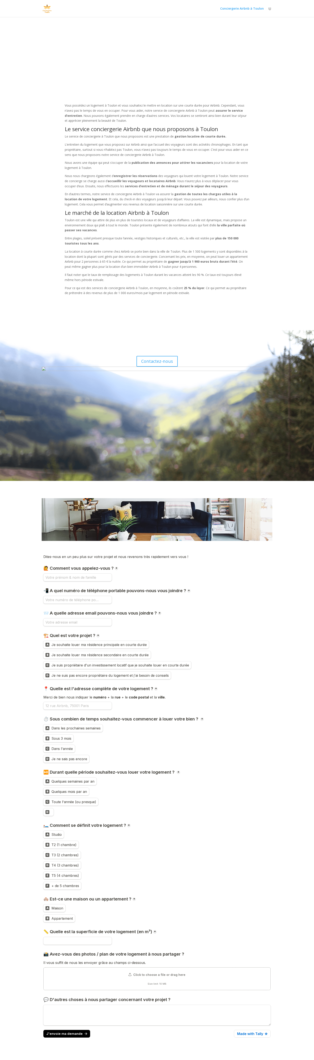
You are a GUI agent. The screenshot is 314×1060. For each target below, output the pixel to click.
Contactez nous (62, 50)
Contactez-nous (157, 361)
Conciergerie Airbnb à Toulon (242, 8)
